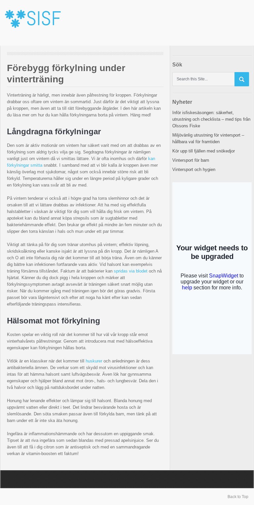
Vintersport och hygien (193, 169)
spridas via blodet (131, 271)
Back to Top (238, 496)
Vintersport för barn (190, 160)
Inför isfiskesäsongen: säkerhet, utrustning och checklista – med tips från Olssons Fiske (211, 119)
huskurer (94, 360)
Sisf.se (36, 22)
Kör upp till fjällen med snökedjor (203, 150)
